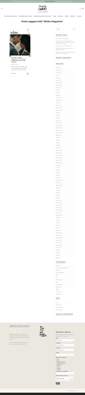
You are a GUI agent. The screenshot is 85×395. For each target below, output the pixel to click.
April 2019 (58, 175)
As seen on (58, 265)
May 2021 (58, 117)
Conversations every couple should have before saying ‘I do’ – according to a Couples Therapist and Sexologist (65, 42)
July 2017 (58, 220)
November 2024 (59, 70)
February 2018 (59, 202)
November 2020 (59, 127)
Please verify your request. (62, 375)
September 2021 (59, 110)
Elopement (58, 270)
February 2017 (59, 232)
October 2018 (59, 182)
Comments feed (59, 307)
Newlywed (59, 368)
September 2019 (59, 162)
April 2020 (58, 145)
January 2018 (59, 205)
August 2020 (58, 135)
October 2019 (59, 160)
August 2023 (58, 87)
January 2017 (59, 235)
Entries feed (58, 304)
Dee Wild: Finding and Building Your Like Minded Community (64, 49)
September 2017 (59, 215)
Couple (58, 366)
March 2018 (58, 200)
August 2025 (58, 67)
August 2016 (58, 247)
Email (57, 338)
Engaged (58, 369)
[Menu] (1, 8)
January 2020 (59, 152)
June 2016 (58, 252)
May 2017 (58, 225)
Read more (13, 73)
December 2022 (59, 100)
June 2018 (58, 192)
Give (57, 277)
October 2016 (59, 242)
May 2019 (58, 172)
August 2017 (58, 217)
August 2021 (58, 112)
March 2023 (58, 95)
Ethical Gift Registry (60, 272)
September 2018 (59, 185)
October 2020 (59, 130)
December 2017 (59, 207)
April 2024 (58, 77)
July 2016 (58, 250)
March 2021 (58, 120)
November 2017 (59, 210)
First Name (58, 343)
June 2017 (58, 222)
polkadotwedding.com (50, 1)
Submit (57, 383)
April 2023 (58, 92)
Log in (57, 302)
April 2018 (58, 197)
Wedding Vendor (60, 364)
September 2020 (59, 132)
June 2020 (58, 140)
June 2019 (58, 170)
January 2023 (59, 97)
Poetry (57, 282)
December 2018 (59, 180)
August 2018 (58, 187)
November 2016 (59, 240)
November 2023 (59, 82)
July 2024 (58, 75)
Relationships (58, 286)
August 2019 (58, 165)
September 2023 (59, 85)
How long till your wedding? (62, 371)
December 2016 (59, 237)
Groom (58, 360)
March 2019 (58, 177)
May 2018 (58, 195)
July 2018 (58, 190)
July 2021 (58, 115)
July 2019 (58, 167)
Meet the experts (59, 279)
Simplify (57, 289)
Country (57, 352)
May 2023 (58, 90)
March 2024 (58, 80)
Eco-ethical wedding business (62, 267)
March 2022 (58, 105)
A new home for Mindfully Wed (62, 38)
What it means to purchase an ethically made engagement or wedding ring (65, 53)
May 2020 (58, 142)
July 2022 (58, 102)
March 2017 (58, 230)
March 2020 (58, 147)
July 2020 (58, 137)
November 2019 (59, 157)
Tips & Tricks (58, 291)
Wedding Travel (59, 294)
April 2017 (58, 227)
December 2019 (59, 155)
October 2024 (59, 72)
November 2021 (59, 107)
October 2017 (59, 212)
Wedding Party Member (61, 362)
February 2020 (59, 150)
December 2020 (59, 125)
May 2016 (58, 255)
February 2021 (59, 122)
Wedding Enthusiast (61, 361)
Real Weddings (59, 284)
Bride (58, 359)
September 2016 (59, 245)
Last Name (58, 347)
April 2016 (58, 257)
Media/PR (59, 365)
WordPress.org (59, 309)
